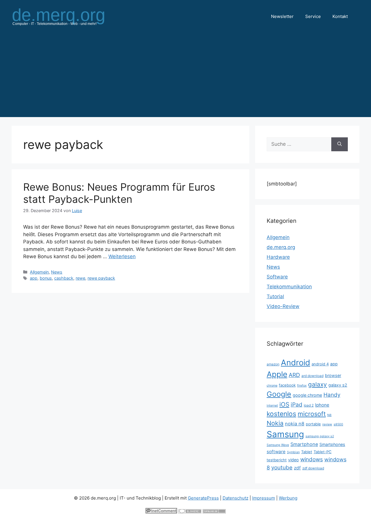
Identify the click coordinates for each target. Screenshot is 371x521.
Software (277, 277)
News (56, 271)
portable (313, 424)
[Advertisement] (185, 76)
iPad (296, 404)
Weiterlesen (122, 256)
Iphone (322, 405)
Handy (331, 394)
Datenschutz (235, 498)
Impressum (263, 498)
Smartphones (332, 444)
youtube (281, 467)
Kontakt (340, 16)
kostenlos (281, 414)
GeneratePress (203, 498)
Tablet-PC (323, 451)
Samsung (285, 434)
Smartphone (304, 444)
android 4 (320, 364)
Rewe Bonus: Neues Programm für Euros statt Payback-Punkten (119, 193)
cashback (63, 278)
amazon (273, 364)
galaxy (317, 384)
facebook (287, 385)
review (327, 424)
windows (311, 459)
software (276, 451)
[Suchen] (339, 144)
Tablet (306, 451)
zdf (297, 468)
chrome (272, 385)
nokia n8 (294, 424)
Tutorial (275, 296)
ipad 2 (309, 405)
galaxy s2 (337, 384)
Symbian (293, 452)
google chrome (307, 395)
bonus (46, 278)
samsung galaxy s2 (319, 436)
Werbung (288, 498)
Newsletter (282, 16)
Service (313, 16)
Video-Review (283, 306)
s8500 (338, 424)
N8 (329, 415)
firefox (302, 385)
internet (272, 405)
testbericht (277, 460)
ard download (312, 376)
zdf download (313, 468)
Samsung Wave (278, 445)
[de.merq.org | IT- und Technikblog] (65, 16)
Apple (277, 374)
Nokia (275, 423)
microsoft (312, 414)
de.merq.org (281, 247)
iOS (284, 404)
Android (295, 362)
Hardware (278, 257)
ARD (294, 374)
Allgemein (39, 271)
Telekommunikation (289, 286)
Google (279, 394)
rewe (80, 278)
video (293, 459)
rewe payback (101, 278)
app (33, 278)
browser (333, 375)
